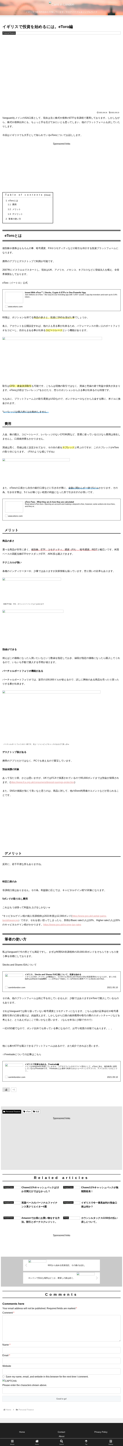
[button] (113, 786)
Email (6, 1355)
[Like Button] (6, 1089)
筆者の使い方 (14, 219)
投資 (37, 1112)
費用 (14, 204)
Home (22, 1432)
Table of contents (24, 195)
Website (6, 1366)
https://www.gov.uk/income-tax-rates (62, 924)
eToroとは (13, 200)
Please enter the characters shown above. (24, 1385)
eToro (28, 1112)
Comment (8, 1312)
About (61, 1436)
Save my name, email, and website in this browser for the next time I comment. (47, 1376)
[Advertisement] (61, 167)
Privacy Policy (100, 1432)
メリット (16, 209)
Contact (61, 1432)
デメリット (17, 214)
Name (6, 1344)
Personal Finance (13, 1112)
